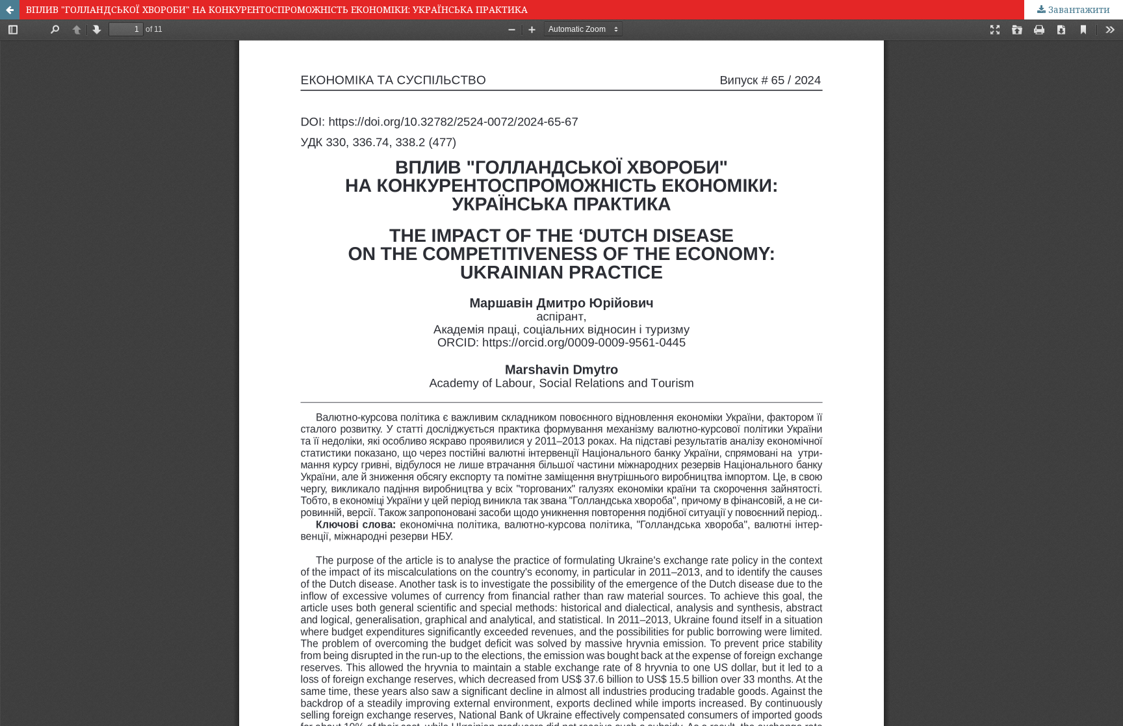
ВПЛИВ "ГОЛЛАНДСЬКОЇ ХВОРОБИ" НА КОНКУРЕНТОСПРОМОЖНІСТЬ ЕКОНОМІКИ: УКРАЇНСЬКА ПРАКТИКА (277, 9)
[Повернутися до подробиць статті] (9, 9)
